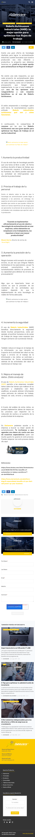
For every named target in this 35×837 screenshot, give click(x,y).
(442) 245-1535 (6, 751)
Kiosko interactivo (8, 785)
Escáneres (6, 778)
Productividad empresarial (11, 629)
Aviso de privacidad (28, 833)
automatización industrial (24, 23)
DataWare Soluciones (9, 695)
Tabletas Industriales (8, 782)
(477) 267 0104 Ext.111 (8, 760)
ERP (4, 664)
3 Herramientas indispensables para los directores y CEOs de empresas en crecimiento (16, 722)
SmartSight (5, 242)
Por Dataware (16, 42)
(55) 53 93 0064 (6, 755)
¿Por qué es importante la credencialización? (17, 530)
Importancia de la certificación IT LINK (15, 648)
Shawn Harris (6, 240)
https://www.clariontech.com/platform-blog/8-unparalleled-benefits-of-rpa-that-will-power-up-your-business (17, 481)
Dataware (17, 509)
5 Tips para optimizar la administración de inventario (17, 684)
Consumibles (6, 780)
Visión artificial (7, 787)
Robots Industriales (9, 23)
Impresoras (6, 773)
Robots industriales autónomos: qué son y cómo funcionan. (17, 112)
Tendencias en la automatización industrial (18, 550)
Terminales (6, 776)
